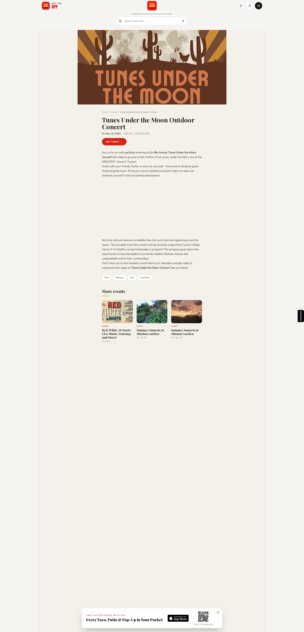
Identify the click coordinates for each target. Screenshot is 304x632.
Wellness (119, 277)
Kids (132, 277)
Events (114, 112)
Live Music (145, 277)
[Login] (249, 5)
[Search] (182, 21)
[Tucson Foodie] (152, 5)
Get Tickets (114, 141)
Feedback (301, 316)
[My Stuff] (240, 5)
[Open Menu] (258, 5)
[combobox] (151, 21)
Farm (106, 277)
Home (105, 112)
